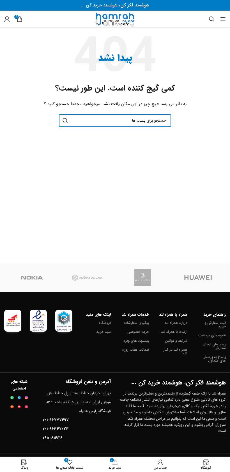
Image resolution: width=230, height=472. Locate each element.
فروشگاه (105, 323)
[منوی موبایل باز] (223, 19)
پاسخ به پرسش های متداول (214, 359)
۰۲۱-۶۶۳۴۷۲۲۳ (56, 429)
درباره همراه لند (175, 323)
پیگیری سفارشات (136, 323)
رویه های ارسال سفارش (214, 346)
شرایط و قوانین (176, 341)
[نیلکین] (87, 278)
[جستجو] (211, 19)
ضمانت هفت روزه (135, 350)
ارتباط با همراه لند (174, 332)
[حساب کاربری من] (7, 19)
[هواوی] (198, 278)
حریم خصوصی (138, 332)
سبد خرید (103, 332)
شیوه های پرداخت (212, 335)
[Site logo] (115, 19)
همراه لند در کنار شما (175, 351)
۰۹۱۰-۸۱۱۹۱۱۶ (53, 438)
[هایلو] (143, 278)
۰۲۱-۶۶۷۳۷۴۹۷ (56, 420)
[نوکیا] (32, 278)
